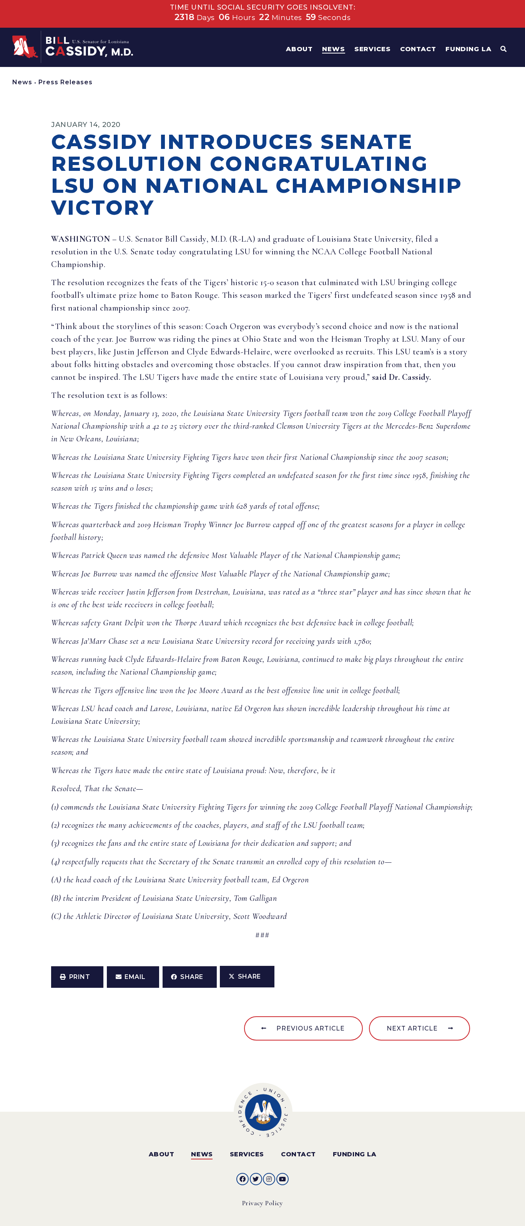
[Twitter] (256, 1179)
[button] (77, 977)
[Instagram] (269, 1179)
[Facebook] (242, 1179)
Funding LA (354, 1154)
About (161, 1154)
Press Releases (65, 82)
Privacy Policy (262, 1203)
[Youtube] (282, 1179)
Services (247, 1154)
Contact (298, 1154)
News (22, 82)
